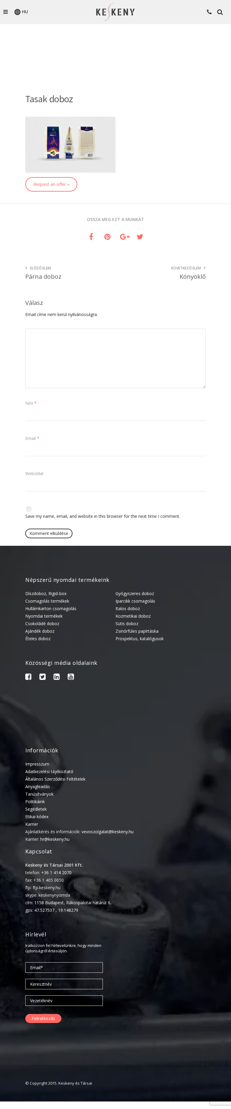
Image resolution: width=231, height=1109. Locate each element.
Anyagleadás (37, 786)
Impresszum (37, 764)
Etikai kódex (36, 816)
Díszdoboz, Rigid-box (45, 593)
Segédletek (36, 809)
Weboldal (34, 473)
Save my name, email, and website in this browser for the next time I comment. (102, 516)
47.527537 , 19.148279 (56, 910)
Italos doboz (128, 608)
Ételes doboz (38, 638)
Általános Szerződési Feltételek (55, 779)
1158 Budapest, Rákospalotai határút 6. (72, 902)
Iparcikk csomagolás (135, 601)
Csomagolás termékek (47, 601)
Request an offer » (51, 184)
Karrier (31, 824)
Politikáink (35, 801)
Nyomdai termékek (44, 616)
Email (32, 438)
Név (31, 403)
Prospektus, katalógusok (140, 638)
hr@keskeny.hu (54, 839)
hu (25, 11)
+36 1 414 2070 (56, 872)
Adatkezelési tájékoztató (49, 771)
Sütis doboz (127, 623)
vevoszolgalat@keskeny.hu (108, 831)
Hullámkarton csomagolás (50, 608)
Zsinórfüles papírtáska (137, 631)
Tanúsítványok (39, 794)
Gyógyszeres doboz (135, 593)
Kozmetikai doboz (133, 616)
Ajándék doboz (39, 631)
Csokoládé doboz (42, 623)
